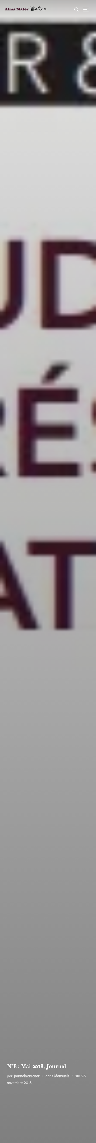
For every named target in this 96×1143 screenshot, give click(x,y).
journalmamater (27, 1075)
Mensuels (61, 1075)
